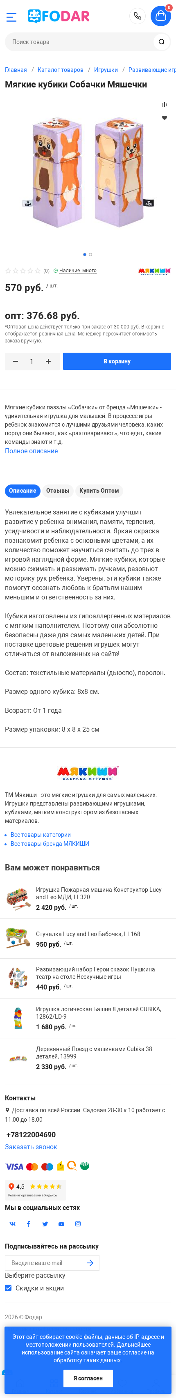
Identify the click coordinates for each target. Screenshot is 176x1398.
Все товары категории (41, 834)
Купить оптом (99, 490)
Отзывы (58, 490)
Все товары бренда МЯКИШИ (50, 843)
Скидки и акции (40, 1288)
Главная (16, 70)
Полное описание (31, 451)
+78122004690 (137, 16)
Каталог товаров (60, 70)
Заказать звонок (31, 1147)
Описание (22, 490)
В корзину (117, 361)
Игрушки (106, 70)
